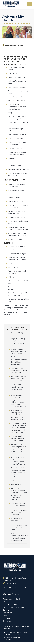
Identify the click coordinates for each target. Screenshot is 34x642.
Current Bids (8, 613)
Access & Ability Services (12, 599)
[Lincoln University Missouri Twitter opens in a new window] (10, 587)
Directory (6, 615)
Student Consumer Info (11, 635)
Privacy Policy (9, 639)
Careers (6, 610)
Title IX (6, 632)
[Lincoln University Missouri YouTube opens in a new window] (15, 587)
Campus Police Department (13, 607)
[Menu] (29, 4)
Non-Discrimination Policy (12, 637)
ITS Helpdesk (8, 618)
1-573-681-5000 (10, 583)
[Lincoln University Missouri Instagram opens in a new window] (21, 587)
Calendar (6, 602)
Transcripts (7, 621)
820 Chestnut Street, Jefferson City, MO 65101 (18, 579)
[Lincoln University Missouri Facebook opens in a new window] (5, 587)
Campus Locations (10, 604)
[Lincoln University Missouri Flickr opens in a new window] (26, 587)
